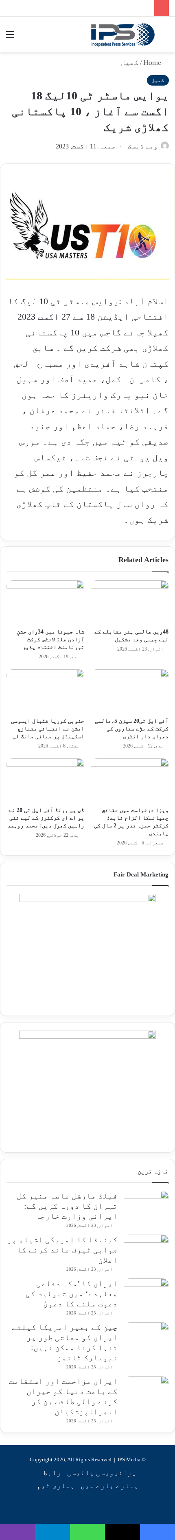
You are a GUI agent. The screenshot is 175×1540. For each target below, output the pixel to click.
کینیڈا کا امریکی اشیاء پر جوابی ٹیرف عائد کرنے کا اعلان (62, 1249)
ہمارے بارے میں (109, 1486)
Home (153, 62)
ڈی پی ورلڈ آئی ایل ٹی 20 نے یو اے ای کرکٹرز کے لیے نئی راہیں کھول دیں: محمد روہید (45, 818)
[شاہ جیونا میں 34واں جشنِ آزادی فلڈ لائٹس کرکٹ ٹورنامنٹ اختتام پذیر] (45, 602)
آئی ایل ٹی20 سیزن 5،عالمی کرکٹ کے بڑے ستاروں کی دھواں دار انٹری (131, 728)
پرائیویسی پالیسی (101, 1473)
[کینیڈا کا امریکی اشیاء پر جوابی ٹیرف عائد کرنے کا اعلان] (146, 1250)
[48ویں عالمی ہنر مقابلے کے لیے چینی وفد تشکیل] (129, 602)
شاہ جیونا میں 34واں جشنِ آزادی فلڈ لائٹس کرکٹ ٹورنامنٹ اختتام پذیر (50, 639)
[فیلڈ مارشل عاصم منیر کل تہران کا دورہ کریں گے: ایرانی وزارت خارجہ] (146, 1206)
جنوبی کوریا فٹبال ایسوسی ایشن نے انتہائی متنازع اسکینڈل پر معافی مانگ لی (47, 728)
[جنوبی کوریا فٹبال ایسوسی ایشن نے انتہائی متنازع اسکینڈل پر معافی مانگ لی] (45, 691)
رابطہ (50, 1473)
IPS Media (129, 1459)
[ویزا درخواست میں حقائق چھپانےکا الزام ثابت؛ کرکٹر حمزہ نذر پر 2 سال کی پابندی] (129, 780)
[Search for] (165, 37)
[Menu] (10, 37)
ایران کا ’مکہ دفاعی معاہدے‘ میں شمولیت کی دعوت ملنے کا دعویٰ (72, 1293)
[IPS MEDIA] (123, 34)
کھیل (130, 62)
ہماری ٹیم (55, 1486)
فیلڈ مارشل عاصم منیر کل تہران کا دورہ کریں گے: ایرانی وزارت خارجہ (67, 1205)
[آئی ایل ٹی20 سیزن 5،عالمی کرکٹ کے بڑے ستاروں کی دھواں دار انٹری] (129, 691)
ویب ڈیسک (143, 146)
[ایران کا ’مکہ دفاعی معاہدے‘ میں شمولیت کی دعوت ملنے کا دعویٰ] (146, 1293)
